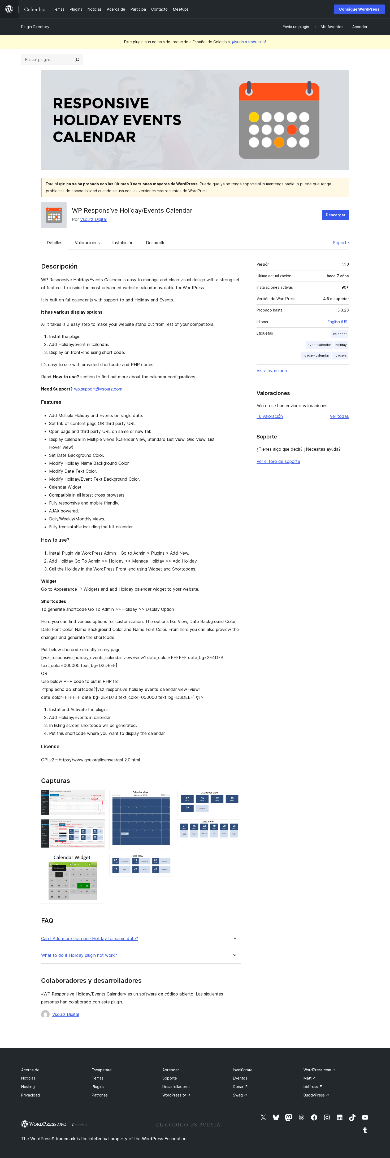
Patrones (100, 1095)
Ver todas (339, 416)
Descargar (335, 215)
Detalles (54, 242)
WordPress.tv (176, 1095)
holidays (340, 355)
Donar (240, 1086)
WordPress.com (320, 1070)
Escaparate (102, 1070)
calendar (340, 334)
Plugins (98, 1086)
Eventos (240, 1078)
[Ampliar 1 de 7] (98, 797)
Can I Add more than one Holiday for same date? (89, 938)
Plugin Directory (35, 26)
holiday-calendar (315, 355)
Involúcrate (243, 1070)
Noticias (28, 1078)
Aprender (170, 1070)
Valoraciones (87, 242)
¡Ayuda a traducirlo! (249, 42)
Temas (97, 1078)
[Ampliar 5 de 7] (165, 860)
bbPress (313, 1086)
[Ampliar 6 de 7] (234, 797)
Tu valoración (270, 416)
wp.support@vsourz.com (98, 389)
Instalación (122, 242)
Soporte (341, 242)
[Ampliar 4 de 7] (165, 797)
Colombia (80, 1124)
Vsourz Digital (93, 219)
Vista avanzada (272, 370)
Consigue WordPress (359, 9)
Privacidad (30, 1095)
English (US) (338, 321)
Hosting (28, 1086)
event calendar (319, 345)
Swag (240, 1095)
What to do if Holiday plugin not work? (79, 955)
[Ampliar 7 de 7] (234, 826)
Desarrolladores (176, 1086)
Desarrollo (156, 242)
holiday (341, 345)
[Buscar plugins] (77, 59)
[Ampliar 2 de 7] (98, 826)
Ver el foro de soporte (278, 461)
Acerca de (30, 1070)
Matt (310, 1078)
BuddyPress (316, 1095)
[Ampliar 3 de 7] (98, 859)
